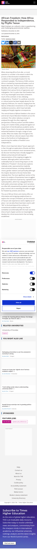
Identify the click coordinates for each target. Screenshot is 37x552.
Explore (5, 333)
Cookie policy (18, 483)
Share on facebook (15, 42)
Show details (27, 297)
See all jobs (6, 422)
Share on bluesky (3, 42)
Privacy (18, 480)
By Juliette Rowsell (6, 408)
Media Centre (18, 492)
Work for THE (18, 476)
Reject (18, 308)
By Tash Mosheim (6, 373)
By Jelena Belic (5, 356)
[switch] (32, 278)
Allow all (18, 302)
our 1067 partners (13, 251)
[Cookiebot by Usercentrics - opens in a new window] (27, 242)
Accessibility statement (18, 486)
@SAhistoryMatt (10, 39)
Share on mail (19, 42)
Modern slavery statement (18, 495)
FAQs (18, 467)
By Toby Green (5, 321)
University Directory (18, 498)
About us (18, 473)
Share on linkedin (7, 42)
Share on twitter (11, 42)
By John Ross (5, 391)
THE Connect (18, 489)
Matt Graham (5, 36)
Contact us (18, 470)
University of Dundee (10, 330)
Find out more (9, 543)
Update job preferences (19, 422)
